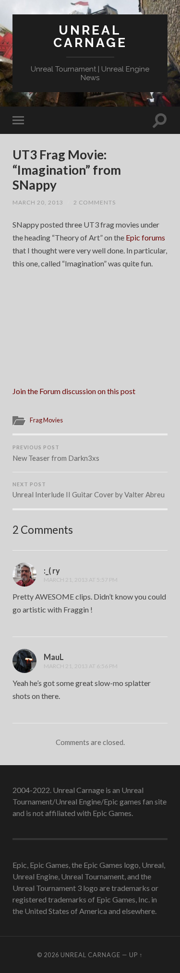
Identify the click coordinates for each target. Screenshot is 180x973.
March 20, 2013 (37, 202)
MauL (54, 656)
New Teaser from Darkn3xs (55, 453)
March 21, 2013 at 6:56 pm (81, 666)
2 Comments (94, 202)
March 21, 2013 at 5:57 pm (81, 579)
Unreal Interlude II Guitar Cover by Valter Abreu (88, 490)
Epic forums (145, 237)
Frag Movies (46, 420)
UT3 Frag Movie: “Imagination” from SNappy (66, 169)
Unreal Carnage (90, 36)
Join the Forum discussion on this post (73, 391)
